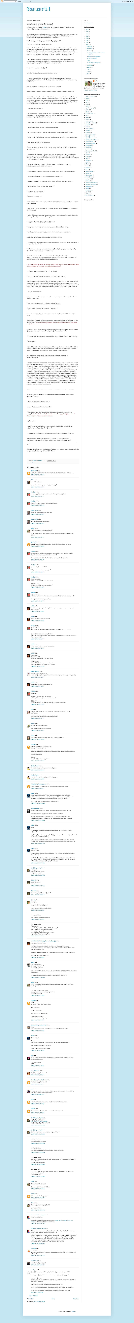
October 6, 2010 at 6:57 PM (37, 537)
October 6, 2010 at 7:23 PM (37, 686)
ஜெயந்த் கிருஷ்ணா (35, 765)
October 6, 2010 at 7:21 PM (37, 666)
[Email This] (48, 461)
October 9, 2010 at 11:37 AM (38, 1176)
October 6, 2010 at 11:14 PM (38, 863)
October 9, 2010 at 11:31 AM (38, 1143)
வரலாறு (87, 188)
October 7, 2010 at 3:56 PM (37, 1050)
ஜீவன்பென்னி (34, 470)
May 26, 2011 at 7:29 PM (37, 1292)
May (88, 73)
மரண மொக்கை (89, 171)
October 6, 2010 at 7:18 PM (37, 611)
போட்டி (87, 169)
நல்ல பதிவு (88, 154)
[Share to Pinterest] (55, 461)
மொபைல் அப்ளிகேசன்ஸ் (91, 184)
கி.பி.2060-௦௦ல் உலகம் (92, 58)
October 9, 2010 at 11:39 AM (38, 1188)
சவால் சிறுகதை (89, 128)
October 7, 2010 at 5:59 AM (37, 919)
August (89, 67)
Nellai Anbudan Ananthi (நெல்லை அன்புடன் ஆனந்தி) (43, 941)
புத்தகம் (87, 164)
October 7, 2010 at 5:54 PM (37, 1084)
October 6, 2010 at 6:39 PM (37, 475)
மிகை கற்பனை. (89, 177)
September (90, 65)
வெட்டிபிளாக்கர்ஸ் (90, 195)
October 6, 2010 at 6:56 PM (37, 523)
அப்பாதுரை (33, 1248)
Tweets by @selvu (88, 23)
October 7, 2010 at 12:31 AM (38, 885)
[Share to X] (52, 461)
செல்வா (32, 528)
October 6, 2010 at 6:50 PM (37, 496)
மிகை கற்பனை (89, 175)
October (89, 51)
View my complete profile (90, 90)
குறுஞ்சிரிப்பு (88, 124)
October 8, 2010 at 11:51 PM (38, 1125)
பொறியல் (88, 167)
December (90, 46)
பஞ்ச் (87, 158)
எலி (86, 115)
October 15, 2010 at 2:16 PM (38, 1223)
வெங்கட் (33, 900)
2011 (87, 42)
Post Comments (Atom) (39, 1301)
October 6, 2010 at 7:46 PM (37, 739)
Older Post (75, 1298)
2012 (87, 40)
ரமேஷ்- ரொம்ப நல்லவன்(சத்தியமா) (38, 784)
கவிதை (87, 117)
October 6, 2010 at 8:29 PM (37, 770)
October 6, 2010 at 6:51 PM (37, 505)
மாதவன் (87, 173)
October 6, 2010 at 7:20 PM (37, 639)
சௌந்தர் (33, 492)
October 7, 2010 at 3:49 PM (37, 1030)
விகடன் (87, 192)
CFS (87, 100)
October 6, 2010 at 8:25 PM (37, 761)
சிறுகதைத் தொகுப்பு (90, 134)
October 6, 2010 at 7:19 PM (37, 620)
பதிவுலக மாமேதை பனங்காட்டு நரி (38, 1025)
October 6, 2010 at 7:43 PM (37, 730)
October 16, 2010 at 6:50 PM (38, 1265)
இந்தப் (45, 27)
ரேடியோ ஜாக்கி (89, 186)
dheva (32, 962)
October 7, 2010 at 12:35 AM (38, 895)
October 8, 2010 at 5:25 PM (37, 1113)
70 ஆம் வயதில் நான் (90, 96)
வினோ (32, 479)
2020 (87, 29)
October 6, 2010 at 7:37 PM (37, 718)
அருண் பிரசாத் (34, 510)
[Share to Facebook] (53, 461)
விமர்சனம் (88, 193)
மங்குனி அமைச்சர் (35, 1070)
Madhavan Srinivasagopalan (38, 1215)
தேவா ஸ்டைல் (89, 145)
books (87, 98)
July (88, 69)
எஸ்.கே (32, 723)
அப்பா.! (88, 60)
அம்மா (87, 104)
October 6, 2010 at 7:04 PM (37, 546)
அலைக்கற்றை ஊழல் (90, 108)
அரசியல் (87, 106)
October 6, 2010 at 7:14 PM (37, 587)
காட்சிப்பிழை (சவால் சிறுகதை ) (94, 62)
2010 (87, 44)
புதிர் (87, 162)
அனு (32, 709)
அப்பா (87, 102)
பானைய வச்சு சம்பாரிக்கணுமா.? (94, 56)
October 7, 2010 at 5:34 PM (37, 1075)
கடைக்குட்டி (33, 1269)
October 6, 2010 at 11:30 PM (38, 875)
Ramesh (33, 1108)
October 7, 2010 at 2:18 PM (37, 995)
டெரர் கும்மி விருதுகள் (91, 143)
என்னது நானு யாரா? (35, 808)
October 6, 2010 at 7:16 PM (37, 601)
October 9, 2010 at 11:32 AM (38, 1152)
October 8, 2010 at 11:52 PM (38, 1134)
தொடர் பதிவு (88, 147)
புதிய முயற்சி (88, 160)
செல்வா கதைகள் (89, 141)
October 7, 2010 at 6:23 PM (37, 1094)
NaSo (32, 1099)
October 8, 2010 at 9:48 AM (37, 1103)
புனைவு (87, 165)
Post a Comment (33, 1295)
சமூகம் (87, 126)
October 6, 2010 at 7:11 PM (37, 560)
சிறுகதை (34, 462)
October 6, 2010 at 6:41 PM (37, 487)
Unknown (33, 744)
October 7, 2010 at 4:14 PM (37, 1065)
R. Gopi (33, 1193)
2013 (87, 38)
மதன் (32, 1089)
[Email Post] (45, 460)
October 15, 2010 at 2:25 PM (38, 1243)
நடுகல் (87, 152)
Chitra (32, 735)
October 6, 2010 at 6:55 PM (37, 514)
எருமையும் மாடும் (89, 113)
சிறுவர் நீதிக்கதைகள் (90, 137)
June (88, 71)
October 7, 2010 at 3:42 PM (37, 1020)
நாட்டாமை (88, 156)
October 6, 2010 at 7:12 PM (37, 572)
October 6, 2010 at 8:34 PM (37, 779)
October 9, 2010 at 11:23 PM (38, 1198)
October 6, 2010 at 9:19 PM (37, 788)
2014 (87, 36)
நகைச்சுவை (88, 149)
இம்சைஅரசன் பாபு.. (35, 671)
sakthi (32, 606)
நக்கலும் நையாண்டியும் (91, 151)
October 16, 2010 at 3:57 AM (38, 1255)
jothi (32, 1055)
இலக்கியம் (88, 111)
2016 (87, 31)
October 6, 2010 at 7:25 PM (37, 704)
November (90, 48)
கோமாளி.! (38, 9)
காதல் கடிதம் (88, 121)
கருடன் (32, 793)
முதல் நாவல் (88, 179)
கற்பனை (88, 119)
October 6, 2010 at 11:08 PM (38, 820)
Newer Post (30, 1298)
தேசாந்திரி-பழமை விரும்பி (36, 868)
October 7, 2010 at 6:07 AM (37, 936)
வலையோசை (88, 190)
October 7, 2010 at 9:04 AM (37, 957)
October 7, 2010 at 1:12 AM (37, 910)
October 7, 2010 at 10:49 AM (38, 977)
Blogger (74, 1311)
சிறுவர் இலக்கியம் (90, 136)
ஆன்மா (87, 109)
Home (53, 1298)
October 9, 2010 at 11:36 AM (38, 1164)
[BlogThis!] (50, 461)
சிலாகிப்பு (88, 130)
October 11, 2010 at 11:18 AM (38, 1210)
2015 (87, 34)
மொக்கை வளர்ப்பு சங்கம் (91, 182)
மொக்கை (88, 180)
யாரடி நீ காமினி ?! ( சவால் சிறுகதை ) (39, 1121)
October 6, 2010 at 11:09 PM (38, 843)
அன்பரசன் (33, 880)
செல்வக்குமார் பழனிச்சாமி (91, 139)
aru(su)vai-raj (34, 1260)
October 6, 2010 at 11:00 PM (38, 803)
